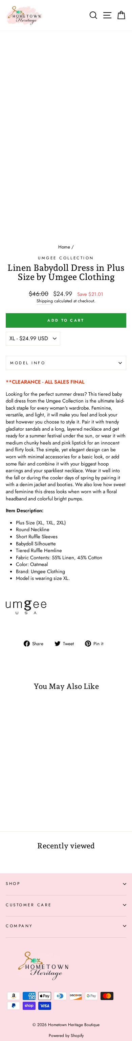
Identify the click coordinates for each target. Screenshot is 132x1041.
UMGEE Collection (66, 258)
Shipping (45, 301)
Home (64, 246)
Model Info (27, 363)
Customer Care (29, 905)
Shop (13, 883)
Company (19, 926)
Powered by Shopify (66, 1036)
